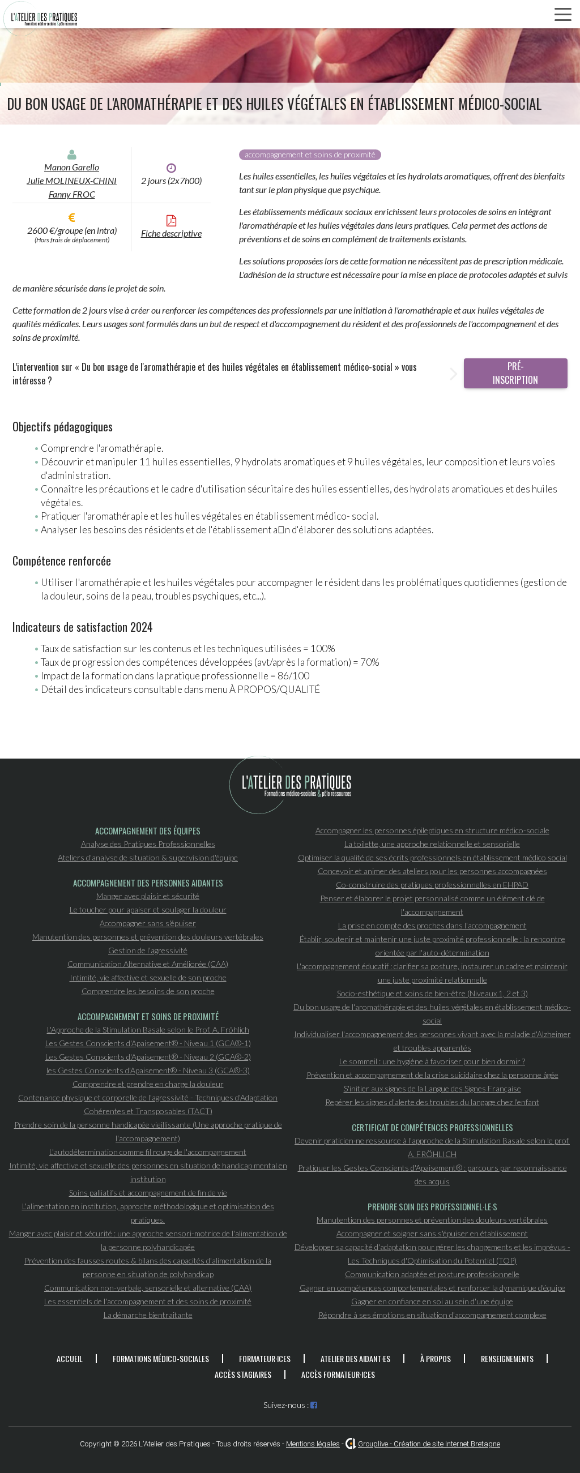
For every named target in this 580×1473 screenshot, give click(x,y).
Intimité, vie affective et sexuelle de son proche (148, 977)
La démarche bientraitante (148, 1315)
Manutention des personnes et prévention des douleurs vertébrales (147, 936)
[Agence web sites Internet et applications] (351, 1444)
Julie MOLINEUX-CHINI (72, 180)
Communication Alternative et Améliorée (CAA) (147, 964)
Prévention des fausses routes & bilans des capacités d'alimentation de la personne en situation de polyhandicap (147, 1267)
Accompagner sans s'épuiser (148, 923)
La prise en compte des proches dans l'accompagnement (432, 925)
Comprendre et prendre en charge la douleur (148, 1084)
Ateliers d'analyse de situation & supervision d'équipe (148, 857)
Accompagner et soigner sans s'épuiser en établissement (432, 1233)
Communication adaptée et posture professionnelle (432, 1274)
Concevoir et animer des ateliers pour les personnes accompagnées (432, 871)
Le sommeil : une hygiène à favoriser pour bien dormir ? (432, 1061)
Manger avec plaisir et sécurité (147, 896)
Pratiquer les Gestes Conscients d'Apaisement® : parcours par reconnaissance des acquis (432, 1174)
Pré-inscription (515, 373)
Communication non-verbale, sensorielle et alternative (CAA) (147, 1287)
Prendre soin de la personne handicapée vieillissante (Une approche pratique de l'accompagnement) (148, 1131)
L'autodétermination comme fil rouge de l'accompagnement (147, 1152)
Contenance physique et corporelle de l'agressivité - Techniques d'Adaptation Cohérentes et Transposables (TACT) (148, 1104)
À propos (435, 1358)
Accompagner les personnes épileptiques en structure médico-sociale (432, 830)
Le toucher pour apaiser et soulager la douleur (148, 909)
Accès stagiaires (243, 1374)
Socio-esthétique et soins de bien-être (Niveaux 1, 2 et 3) (432, 993)
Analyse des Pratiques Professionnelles (148, 844)
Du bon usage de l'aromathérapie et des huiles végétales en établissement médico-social (432, 1013)
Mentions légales (313, 1444)
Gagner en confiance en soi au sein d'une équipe (432, 1301)
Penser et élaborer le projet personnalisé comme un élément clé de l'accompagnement (432, 905)
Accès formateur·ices (338, 1374)
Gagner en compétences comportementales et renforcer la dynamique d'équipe (432, 1287)
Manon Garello (71, 166)
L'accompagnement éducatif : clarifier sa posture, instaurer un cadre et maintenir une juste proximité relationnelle (432, 972)
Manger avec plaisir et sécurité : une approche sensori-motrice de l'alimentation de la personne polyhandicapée (148, 1240)
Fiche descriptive (171, 233)
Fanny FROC (72, 194)
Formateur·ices (265, 1358)
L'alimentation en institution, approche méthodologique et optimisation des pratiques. (148, 1212)
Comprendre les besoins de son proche (148, 991)
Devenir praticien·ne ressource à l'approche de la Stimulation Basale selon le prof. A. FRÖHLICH (432, 1147)
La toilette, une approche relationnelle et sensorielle (432, 844)
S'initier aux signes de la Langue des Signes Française (432, 1088)
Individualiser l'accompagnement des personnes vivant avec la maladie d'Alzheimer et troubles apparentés (432, 1040)
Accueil (70, 1358)
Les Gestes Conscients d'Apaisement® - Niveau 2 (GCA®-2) (148, 1056)
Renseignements (507, 1358)
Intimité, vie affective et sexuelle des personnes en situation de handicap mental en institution (148, 1172)
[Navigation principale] (563, 14)
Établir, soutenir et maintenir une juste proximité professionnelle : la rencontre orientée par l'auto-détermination (432, 945)
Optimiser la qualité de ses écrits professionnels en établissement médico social (432, 857)
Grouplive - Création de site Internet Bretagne (429, 1444)
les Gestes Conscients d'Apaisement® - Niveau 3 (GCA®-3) (148, 1070)
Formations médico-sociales (161, 1358)
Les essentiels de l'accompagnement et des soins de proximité (147, 1301)
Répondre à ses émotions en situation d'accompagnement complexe (432, 1315)
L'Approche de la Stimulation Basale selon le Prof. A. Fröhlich (148, 1029)
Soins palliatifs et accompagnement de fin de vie (148, 1192)
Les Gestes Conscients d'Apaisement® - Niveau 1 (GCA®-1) (148, 1043)
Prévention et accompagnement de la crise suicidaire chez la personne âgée (432, 1075)
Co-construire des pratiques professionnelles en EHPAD (432, 884)
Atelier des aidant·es (355, 1358)
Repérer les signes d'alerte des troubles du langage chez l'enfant (432, 1102)
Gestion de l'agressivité (147, 950)
